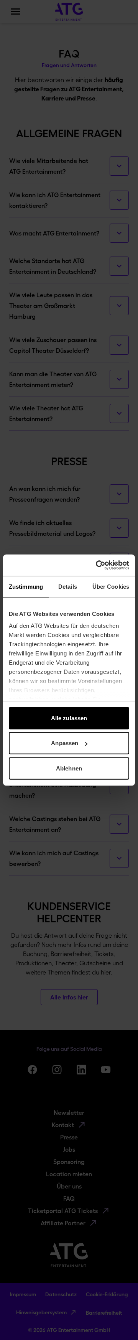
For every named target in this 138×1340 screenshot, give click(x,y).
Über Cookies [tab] (110, 586)
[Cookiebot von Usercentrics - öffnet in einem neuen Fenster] (97, 565)
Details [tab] (67, 586)
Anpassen (64, 743)
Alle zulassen (69, 717)
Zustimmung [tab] (26, 586)
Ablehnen (69, 768)
